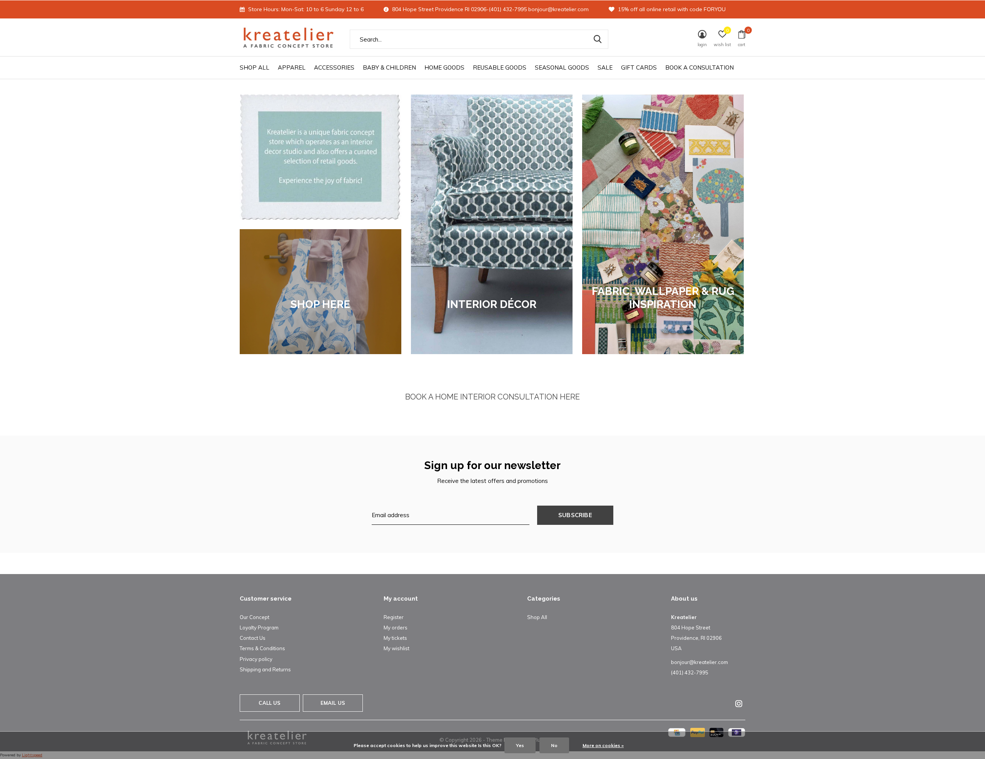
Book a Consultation (699, 67)
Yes (520, 745)
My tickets (395, 638)
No (554, 745)
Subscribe (575, 515)
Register (394, 617)
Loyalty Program (259, 627)
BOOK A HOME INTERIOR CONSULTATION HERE (492, 396)
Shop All (254, 67)
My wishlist (396, 648)
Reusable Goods (499, 67)
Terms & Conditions (262, 648)
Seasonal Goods (562, 67)
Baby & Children (389, 67)
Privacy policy (256, 659)
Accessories (334, 67)
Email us (333, 703)
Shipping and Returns (265, 669)
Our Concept (254, 617)
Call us (269, 703)
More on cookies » (603, 745)
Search (597, 39)
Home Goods (444, 67)
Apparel (292, 67)
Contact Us (252, 638)
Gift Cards (639, 67)
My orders (395, 627)
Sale (605, 67)
